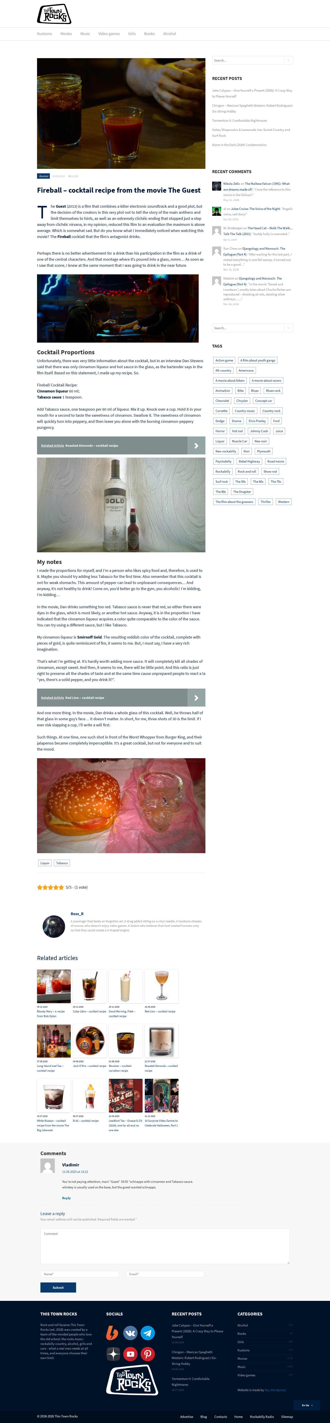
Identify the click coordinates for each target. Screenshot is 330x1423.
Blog (203, 1416)
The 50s (240, 481)
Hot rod (237, 431)
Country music (245, 411)
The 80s (221, 491)
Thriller (266, 502)
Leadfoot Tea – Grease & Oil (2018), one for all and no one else (125, 1125)
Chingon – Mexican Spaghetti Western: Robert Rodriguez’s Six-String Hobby (194, 1358)
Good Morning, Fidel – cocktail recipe (122, 1013)
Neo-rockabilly (226, 451)
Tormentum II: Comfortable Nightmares (239, 120)
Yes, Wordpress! (275, 1390)
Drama (236, 421)
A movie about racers (266, 380)
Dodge (220, 421)
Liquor (44, 863)
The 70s (276, 481)
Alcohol (169, 33)
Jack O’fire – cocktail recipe (89, 1066)
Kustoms (44, 33)
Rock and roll (247, 471)
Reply (66, 1198)
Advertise (186, 1416)
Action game (224, 360)
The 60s (258, 481)
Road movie (275, 461)
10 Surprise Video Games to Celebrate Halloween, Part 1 (161, 1123)
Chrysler (242, 401)
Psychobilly (223, 461)
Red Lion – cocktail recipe (160, 1011)
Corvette (221, 411)
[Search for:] (245, 60)
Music (85, 33)
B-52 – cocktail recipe (86, 1121)
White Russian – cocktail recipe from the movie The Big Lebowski (53, 1125)
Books (149, 33)
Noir (247, 451)
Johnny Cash (259, 431)
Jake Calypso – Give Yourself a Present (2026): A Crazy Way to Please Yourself (197, 1331)
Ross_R (77, 913)
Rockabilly (223, 471)
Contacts (220, 1416)
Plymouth (264, 451)
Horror (220, 431)
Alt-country (223, 370)
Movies (66, 33)
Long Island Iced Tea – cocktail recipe (50, 1068)
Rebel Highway (249, 461)
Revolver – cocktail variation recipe (120, 1068)
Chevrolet (222, 401)
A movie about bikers (230, 380)
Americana (246, 370)
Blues (255, 390)
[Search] (288, 60)
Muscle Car (239, 441)
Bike (241, 390)
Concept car (263, 401)
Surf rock (222, 481)
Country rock (271, 411)
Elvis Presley (257, 421)
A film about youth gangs (257, 360)
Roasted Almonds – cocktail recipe (161, 1068)
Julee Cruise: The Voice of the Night (255, 209)
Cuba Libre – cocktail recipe (89, 1011)
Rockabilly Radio (262, 1416)
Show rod (270, 471)
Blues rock (273, 390)
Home (238, 1416)
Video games (109, 33)
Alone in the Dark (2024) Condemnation (239, 145)
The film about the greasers (234, 502)
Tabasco (62, 863)
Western (283, 502)
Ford (276, 421)
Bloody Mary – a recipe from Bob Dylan (51, 1013)
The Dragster (242, 491)
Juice (279, 431)
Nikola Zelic (231, 183)
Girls (132, 33)
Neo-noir (261, 441)
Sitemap (287, 1416)
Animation (223, 390)
